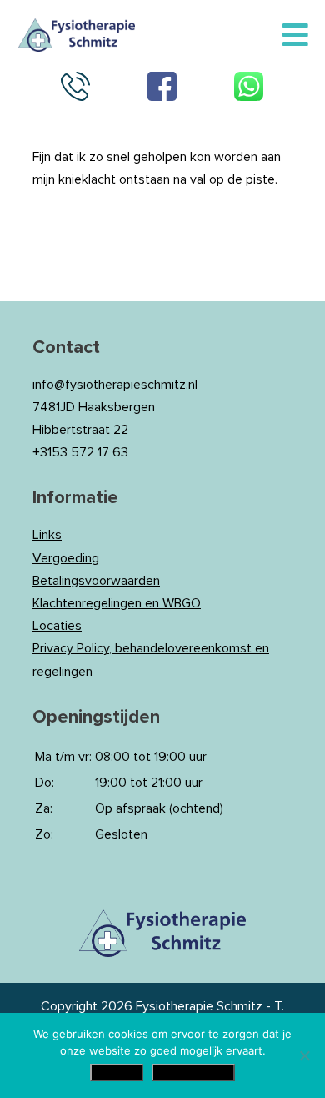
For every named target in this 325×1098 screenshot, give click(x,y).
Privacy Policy (193, 1072)
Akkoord (117, 1072)
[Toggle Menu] (295, 36)
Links (47, 534)
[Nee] (304, 1055)
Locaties (57, 625)
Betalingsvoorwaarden (96, 580)
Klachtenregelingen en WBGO (116, 603)
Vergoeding (65, 558)
